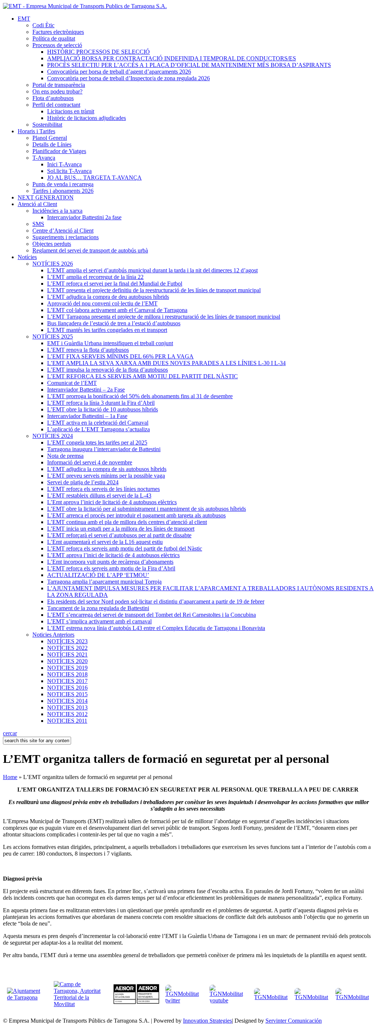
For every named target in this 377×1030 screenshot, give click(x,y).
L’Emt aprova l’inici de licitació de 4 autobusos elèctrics (112, 502)
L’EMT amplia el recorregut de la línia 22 (95, 277)
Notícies (27, 257)
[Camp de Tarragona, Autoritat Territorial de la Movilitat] (77, 1004)
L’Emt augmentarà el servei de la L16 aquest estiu (105, 542)
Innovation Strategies (207, 1020)
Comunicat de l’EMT (72, 383)
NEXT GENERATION (46, 197)
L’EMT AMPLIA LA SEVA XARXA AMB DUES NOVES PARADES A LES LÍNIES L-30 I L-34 (166, 363)
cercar (10, 733)
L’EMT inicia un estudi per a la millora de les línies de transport (120, 528)
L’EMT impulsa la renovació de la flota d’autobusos (107, 370)
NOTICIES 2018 (67, 674)
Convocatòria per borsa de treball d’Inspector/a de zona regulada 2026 (128, 78)
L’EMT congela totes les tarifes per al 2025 (97, 442)
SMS (38, 224)
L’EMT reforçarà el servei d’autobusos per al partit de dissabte (119, 535)
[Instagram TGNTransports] (352, 997)
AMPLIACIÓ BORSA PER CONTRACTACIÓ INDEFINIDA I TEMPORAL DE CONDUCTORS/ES (171, 58)
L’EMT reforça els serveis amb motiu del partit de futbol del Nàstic (124, 548)
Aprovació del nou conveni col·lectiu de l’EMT (102, 303)
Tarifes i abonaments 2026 (63, 191)
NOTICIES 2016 (67, 687)
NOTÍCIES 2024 (52, 436)
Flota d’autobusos (53, 98)
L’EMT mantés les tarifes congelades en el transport (107, 330)
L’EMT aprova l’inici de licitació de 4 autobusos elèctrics (113, 555)
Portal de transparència (58, 85)
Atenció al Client (37, 204)
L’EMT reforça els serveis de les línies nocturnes (103, 489)
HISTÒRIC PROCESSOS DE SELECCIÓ (98, 52)
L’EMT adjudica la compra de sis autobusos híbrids (106, 469)
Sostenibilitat (47, 124)
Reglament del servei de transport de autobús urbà (90, 250)
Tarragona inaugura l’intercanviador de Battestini (104, 449)
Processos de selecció (57, 45)
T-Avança (43, 158)
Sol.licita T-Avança (69, 171)
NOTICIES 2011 (67, 721)
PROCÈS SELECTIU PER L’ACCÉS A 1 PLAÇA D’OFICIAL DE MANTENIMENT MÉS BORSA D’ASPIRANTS (189, 65)
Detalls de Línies (51, 144)
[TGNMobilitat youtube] (229, 1000)
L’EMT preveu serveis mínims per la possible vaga (106, 475)
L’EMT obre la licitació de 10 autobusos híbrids (102, 409)
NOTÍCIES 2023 (67, 641)
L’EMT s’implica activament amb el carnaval (99, 621)
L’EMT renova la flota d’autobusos (88, 350)
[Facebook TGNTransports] (312, 997)
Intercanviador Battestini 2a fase (84, 217)
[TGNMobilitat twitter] (184, 1000)
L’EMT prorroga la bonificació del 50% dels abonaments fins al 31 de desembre (140, 396)
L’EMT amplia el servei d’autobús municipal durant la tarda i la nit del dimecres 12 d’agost (152, 270)
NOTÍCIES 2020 (67, 661)
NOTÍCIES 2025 (52, 336)
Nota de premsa (65, 456)
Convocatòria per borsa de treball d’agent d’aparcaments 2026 (119, 71)
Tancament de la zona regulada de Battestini (98, 608)
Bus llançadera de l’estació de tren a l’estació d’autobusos (113, 323)
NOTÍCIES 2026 (52, 264)
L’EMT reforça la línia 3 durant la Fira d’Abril (101, 403)
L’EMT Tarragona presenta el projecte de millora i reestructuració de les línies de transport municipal (163, 317)
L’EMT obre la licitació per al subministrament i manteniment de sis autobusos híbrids (146, 509)
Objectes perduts (51, 244)
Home (10, 777)
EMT (24, 18)
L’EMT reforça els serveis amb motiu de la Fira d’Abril (111, 568)
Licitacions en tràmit (70, 111)
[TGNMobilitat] (271, 997)
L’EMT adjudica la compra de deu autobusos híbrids (108, 297)
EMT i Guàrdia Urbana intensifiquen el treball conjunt (110, 343)
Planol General (49, 138)
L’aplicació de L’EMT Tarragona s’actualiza (98, 429)
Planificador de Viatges (59, 151)
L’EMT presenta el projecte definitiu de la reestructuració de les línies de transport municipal (154, 290)
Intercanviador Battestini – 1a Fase (87, 416)
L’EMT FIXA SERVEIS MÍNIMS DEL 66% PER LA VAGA (120, 356)
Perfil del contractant (56, 105)
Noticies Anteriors (53, 634)
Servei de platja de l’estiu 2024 (83, 482)
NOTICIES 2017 (67, 681)
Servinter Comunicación (293, 1020)
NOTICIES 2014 (67, 701)
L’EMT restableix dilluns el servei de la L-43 (99, 495)
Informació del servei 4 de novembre (89, 462)
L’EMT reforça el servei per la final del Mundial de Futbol (114, 283)
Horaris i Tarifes (36, 131)
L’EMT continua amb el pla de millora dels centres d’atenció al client (127, 522)
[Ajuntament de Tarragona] (28, 997)
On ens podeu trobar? (57, 91)
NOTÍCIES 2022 (67, 648)
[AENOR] (136, 1002)
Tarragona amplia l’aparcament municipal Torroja (104, 581)
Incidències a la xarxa (57, 211)
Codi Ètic (43, 25)
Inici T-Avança (64, 164)
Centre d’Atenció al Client (63, 230)
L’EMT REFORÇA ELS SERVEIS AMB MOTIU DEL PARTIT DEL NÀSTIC (142, 376)
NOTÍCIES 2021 (67, 654)
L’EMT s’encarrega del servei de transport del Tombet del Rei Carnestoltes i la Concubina (151, 615)
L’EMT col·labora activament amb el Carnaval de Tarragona (117, 310)
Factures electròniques (58, 32)
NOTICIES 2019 (67, 668)
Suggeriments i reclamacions (65, 237)
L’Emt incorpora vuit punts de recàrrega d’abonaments (110, 562)
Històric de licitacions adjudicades (86, 118)
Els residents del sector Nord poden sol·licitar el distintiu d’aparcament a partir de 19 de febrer (155, 601)
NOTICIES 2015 (67, 694)
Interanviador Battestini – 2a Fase (86, 389)
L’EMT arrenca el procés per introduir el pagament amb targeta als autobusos (136, 515)
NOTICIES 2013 (67, 707)
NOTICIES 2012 (67, 714)
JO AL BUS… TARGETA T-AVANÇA (94, 177)
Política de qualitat (53, 38)
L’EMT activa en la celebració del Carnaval (97, 423)
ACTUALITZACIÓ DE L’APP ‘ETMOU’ (98, 575)
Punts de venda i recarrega (63, 184)
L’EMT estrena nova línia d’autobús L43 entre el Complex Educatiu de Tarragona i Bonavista (156, 628)
